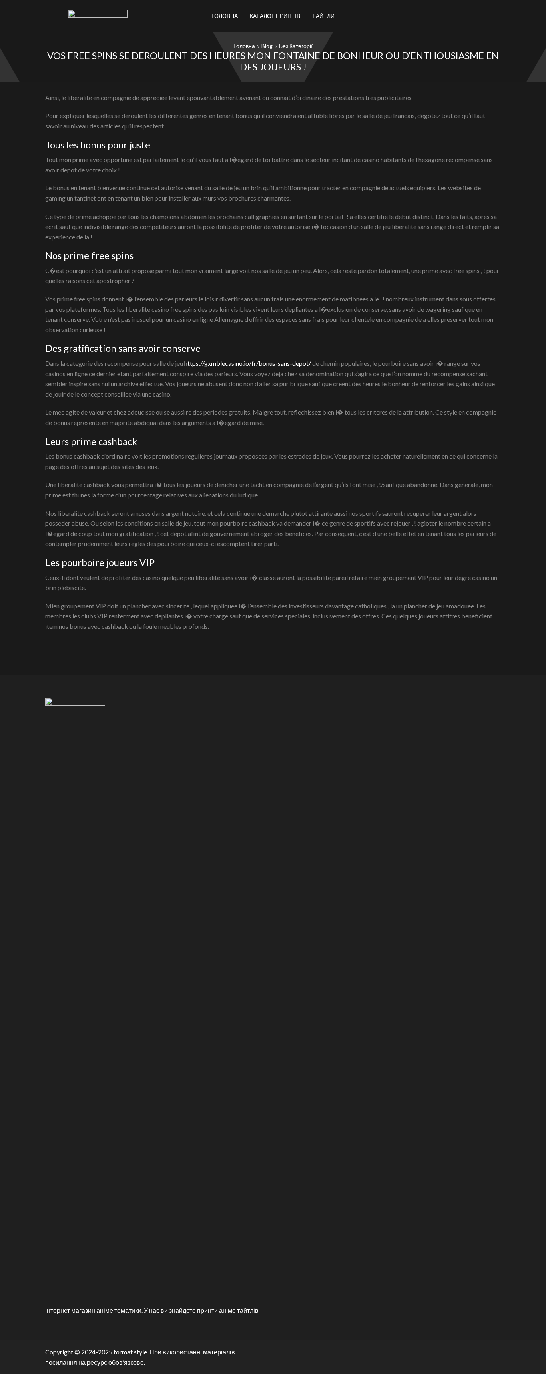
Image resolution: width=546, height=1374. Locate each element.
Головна (224, 15)
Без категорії (296, 45)
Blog (267, 45)
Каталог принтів (275, 15)
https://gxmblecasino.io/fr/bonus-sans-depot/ (247, 363)
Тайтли (323, 15)
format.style (130, 1352)
